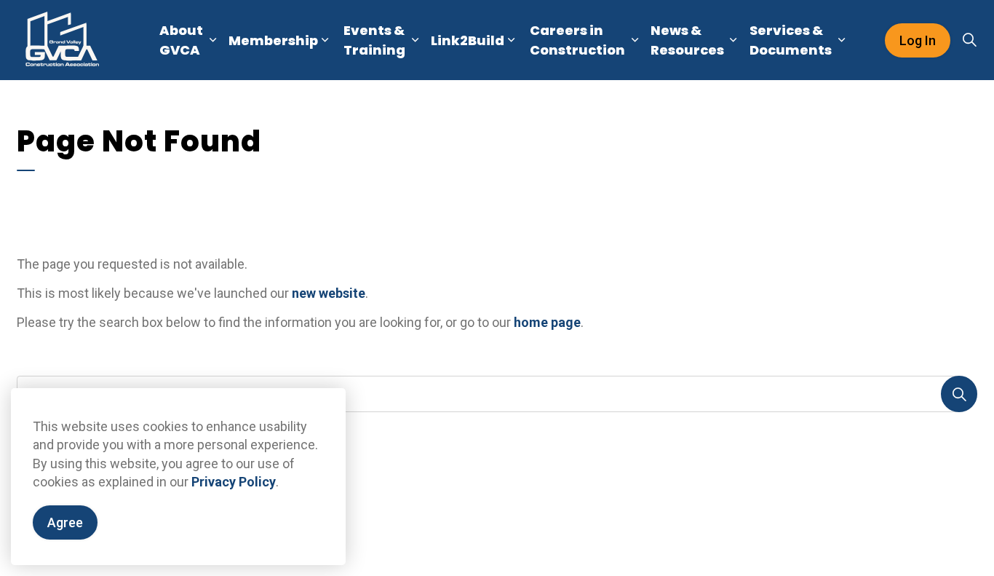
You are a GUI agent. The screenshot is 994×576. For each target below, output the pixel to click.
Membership (273, 40)
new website (328, 293)
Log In (917, 40)
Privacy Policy (233, 481)
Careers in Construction (577, 40)
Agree (65, 522)
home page (547, 322)
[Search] (959, 394)
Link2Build (467, 40)
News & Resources (687, 40)
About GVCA (181, 40)
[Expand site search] (969, 40)
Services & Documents (791, 40)
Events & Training (374, 40)
